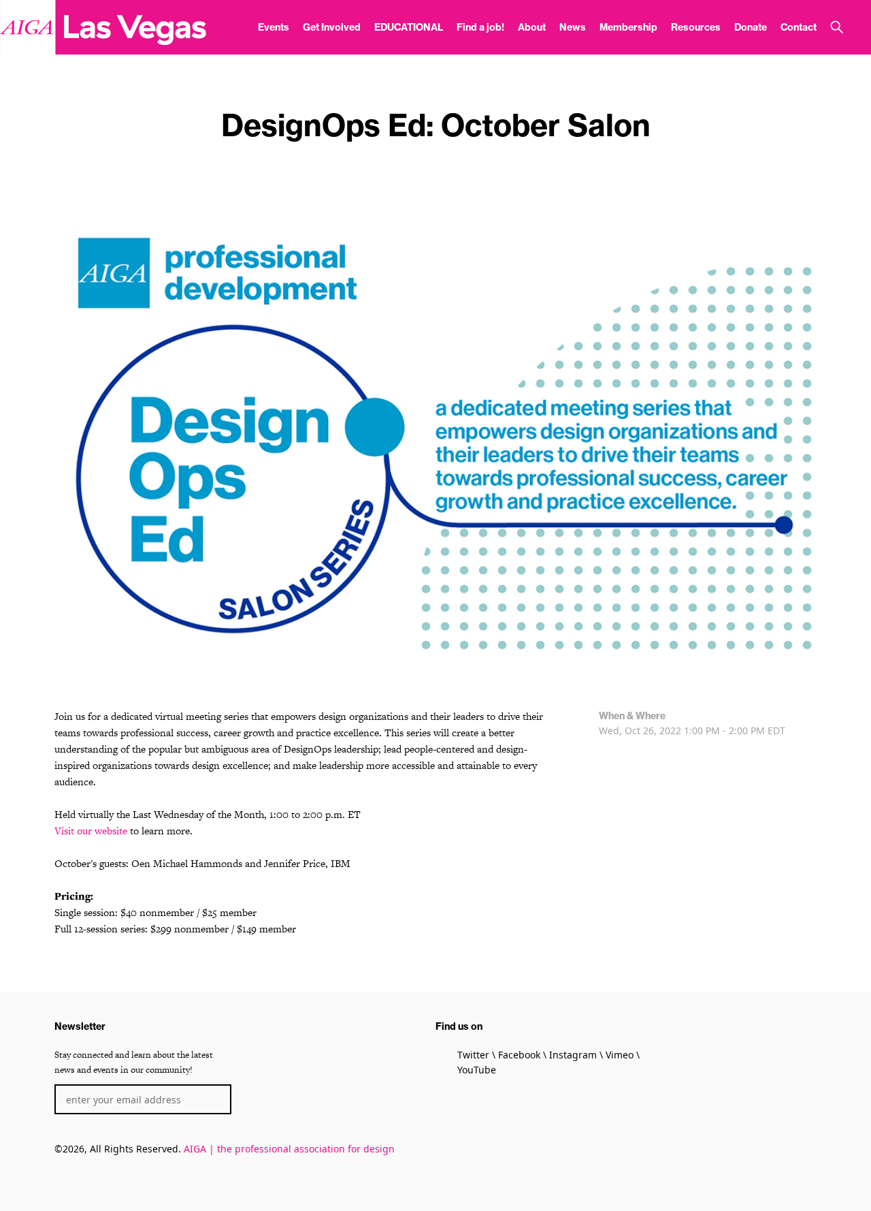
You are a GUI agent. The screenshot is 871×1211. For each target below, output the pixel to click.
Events (273, 27)
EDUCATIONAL (408, 27)
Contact (798, 27)
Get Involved (332, 27)
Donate (750, 27)
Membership (628, 27)
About (532, 27)
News (572, 27)
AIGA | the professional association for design (289, 1148)
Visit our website (90, 830)
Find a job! (480, 27)
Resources (696, 27)
